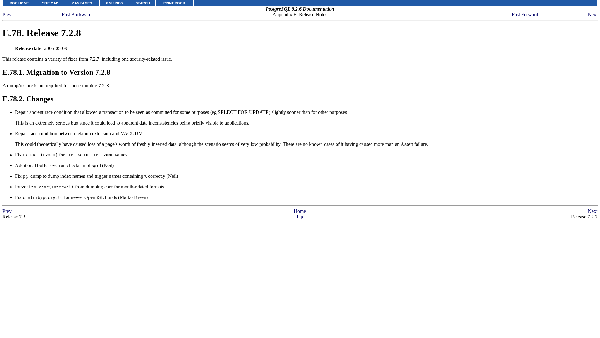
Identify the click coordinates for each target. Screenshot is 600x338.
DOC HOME (19, 3)
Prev (7, 14)
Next (593, 14)
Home (300, 211)
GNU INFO (114, 3)
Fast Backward (77, 14)
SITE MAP (50, 3)
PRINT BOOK (174, 3)
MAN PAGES (82, 3)
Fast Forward (525, 14)
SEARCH (143, 3)
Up (300, 216)
